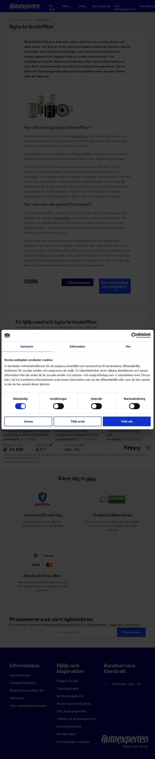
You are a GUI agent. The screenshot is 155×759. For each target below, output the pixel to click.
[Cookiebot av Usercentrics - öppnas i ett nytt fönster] (134, 335)
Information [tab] (77, 346)
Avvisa (28, 421)
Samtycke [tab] (26, 346)
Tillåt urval (77, 421)
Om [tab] (128, 346)
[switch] (58, 406)
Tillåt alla (127, 421)
